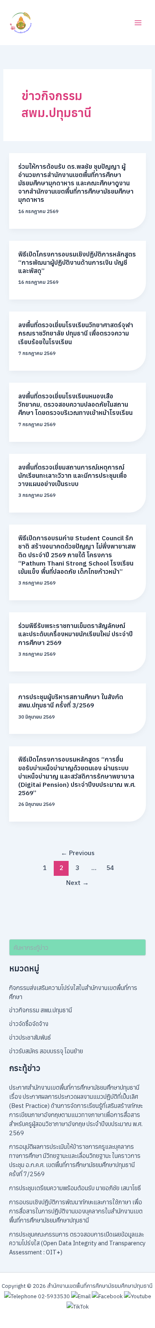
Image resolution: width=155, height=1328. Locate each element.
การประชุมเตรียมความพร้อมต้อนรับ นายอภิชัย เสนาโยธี (75, 1188)
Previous (78, 853)
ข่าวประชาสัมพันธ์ (30, 1037)
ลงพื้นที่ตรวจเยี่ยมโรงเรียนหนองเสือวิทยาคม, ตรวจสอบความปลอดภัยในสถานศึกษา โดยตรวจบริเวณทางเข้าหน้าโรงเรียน (75, 404)
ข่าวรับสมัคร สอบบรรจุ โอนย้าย (46, 1051)
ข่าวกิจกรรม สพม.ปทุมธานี (40, 1010)
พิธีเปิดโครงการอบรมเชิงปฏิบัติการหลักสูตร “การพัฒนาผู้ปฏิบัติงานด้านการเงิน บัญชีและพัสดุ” (77, 262)
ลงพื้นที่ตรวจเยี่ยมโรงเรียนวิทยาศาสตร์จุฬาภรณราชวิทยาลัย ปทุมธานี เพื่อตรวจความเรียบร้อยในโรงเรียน (75, 333)
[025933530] (37, 1295)
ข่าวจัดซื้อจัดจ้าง (28, 1024)
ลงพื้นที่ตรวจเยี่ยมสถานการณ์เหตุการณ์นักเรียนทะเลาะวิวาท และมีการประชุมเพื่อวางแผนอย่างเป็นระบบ (72, 475)
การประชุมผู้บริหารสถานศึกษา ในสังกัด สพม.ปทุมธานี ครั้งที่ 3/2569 (70, 701)
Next (77, 882)
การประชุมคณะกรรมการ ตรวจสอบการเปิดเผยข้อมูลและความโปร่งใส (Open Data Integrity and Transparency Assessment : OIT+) (77, 1243)
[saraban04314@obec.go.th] (81, 1295)
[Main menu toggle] (138, 22)
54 (110, 867)
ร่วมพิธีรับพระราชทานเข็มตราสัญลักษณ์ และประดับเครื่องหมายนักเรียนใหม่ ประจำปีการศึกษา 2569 (75, 633)
